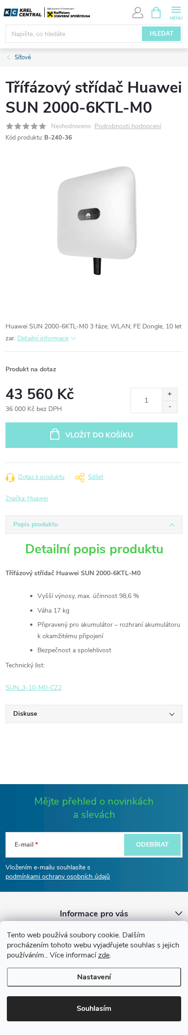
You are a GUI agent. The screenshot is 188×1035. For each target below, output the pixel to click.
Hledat (161, 34)
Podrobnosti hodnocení (127, 126)
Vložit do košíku (99, 435)
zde (104, 955)
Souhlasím (94, 1009)
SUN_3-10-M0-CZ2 (33, 687)
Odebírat (152, 844)
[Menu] (176, 12)
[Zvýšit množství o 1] (169, 394)
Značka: (26, 498)
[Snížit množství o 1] (169, 406)
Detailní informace (42, 338)
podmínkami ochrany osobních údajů (57, 876)
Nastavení (94, 977)
